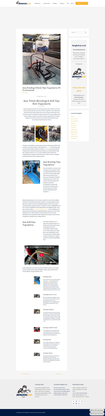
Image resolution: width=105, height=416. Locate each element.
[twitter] (76, 401)
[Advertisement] (52, 15)
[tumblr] (82, 401)
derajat (48, 147)
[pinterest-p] (79, 401)
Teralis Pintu (74, 138)
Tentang (62, 3)
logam (48, 281)
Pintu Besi (73, 123)
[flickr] (76, 403)
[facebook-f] (74, 401)
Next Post (59, 374)
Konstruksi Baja (74, 121)
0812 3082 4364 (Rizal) (82, 393)
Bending (55, 3)
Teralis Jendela (74, 136)
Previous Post (25, 374)
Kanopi (72, 116)
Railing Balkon (74, 129)
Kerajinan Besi (74, 118)
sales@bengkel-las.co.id (78, 95)
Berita (72, 3)
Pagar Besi (73, 127)
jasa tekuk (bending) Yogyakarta (40, 209)
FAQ (68, 3)
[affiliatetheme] (79, 403)
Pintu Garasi (74, 125)
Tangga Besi (74, 134)
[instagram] (85, 401)
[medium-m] (74, 403)
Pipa (27, 92)
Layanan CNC (46, 3)
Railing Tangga (74, 131)
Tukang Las (37, 3)
